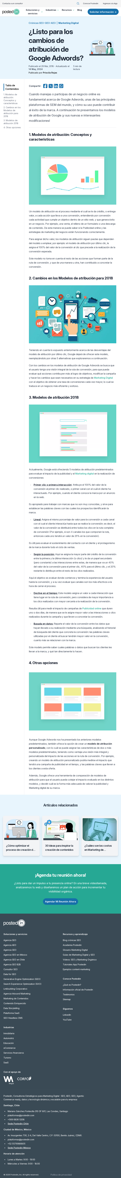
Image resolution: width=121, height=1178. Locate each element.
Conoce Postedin (90, 3)
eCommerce (9, 1048)
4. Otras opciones (12, 127)
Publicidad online (91, 608)
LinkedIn (67, 1015)
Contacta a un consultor (12, 3)
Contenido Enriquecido (15, 1003)
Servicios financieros (14, 1053)
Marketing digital (84, 473)
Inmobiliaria (9, 1033)
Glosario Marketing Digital (75, 950)
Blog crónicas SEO (72, 940)
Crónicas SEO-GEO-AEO (42, 22)
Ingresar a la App (110, 3)
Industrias (51, 10)
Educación (9, 1043)
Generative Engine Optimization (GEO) (22, 979)
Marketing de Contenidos (16, 998)
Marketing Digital (68, 22)
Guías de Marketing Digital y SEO (79, 954)
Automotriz (9, 1038)
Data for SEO (10, 974)
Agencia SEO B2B (12, 964)
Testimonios (69, 994)
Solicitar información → (103, 11)
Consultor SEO (11, 969)
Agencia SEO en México (15, 954)
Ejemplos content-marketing (76, 969)
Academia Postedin (72, 945)
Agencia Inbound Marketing (17, 993)
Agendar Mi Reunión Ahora (60, 901)
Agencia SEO (10, 940)
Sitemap (67, 999)
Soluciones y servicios (32, 12)
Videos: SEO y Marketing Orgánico (80, 959)
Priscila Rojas (50, 72)
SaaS (6, 1062)
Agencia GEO (10, 950)
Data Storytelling (11, 1008)
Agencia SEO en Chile (14, 959)
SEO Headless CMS (13, 1018)
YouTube (67, 1019)
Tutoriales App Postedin (74, 964)
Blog (79, 10)
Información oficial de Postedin (78, 989)
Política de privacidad (61, 1174)
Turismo (7, 1057)
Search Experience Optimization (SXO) (22, 984)
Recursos (67, 10)
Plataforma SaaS (11, 1013)
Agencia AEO (10, 945)
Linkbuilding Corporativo (15, 989)
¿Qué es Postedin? (72, 985)
